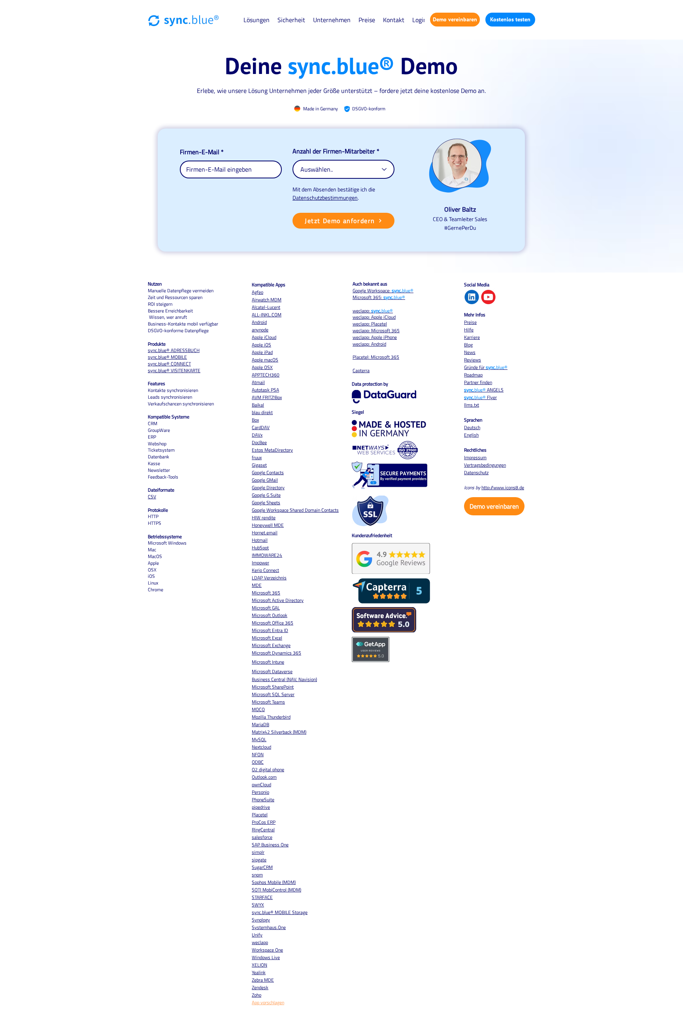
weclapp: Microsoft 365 (376, 330)
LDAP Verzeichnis (269, 577)
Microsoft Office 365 (272, 622)
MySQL (259, 739)
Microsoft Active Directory (278, 600)
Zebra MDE (263, 980)
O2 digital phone (268, 769)
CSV (152, 496)
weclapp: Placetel (370, 323)
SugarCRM (262, 867)
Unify (257, 935)
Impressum (475, 457)
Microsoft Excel (267, 638)
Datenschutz (476, 472)
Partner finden (478, 382)
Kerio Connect (265, 570)
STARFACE (262, 897)
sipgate (259, 859)
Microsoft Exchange (271, 645)
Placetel (260, 814)
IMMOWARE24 (267, 555)
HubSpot (260, 547)
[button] (257, 20)
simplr (258, 852)
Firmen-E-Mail (199, 152)
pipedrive (261, 807)
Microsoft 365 (266, 592)
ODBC (258, 762)
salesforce (262, 837)
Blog (468, 344)
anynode (260, 329)
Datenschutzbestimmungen (325, 197)
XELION (259, 965)
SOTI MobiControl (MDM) (276, 889)
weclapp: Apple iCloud (374, 317)
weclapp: (373, 310)
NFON (258, 754)
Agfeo (257, 292)
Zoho (256, 995)
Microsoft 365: (379, 297)
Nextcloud (261, 747)
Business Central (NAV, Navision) (284, 679)
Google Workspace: (383, 290)
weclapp (260, 942)
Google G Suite (266, 495)
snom (257, 874)
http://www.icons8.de (502, 487)
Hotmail (260, 540)
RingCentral (263, 829)
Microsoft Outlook (269, 615)
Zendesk (260, 987)
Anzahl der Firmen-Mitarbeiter (333, 151)
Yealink (259, 972)
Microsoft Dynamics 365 (276, 653)
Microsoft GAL (266, 607)
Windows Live (266, 957)
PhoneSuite (263, 799)
